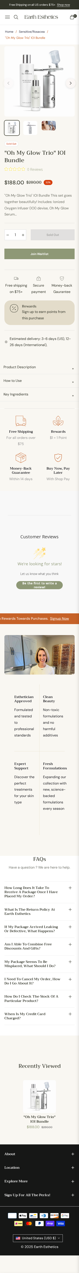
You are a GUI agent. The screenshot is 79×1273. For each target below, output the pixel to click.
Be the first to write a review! (39, 585)
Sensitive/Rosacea (32, 32)
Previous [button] (8, 83)
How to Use (39, 381)
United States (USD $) (39, 1238)
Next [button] (70, 83)
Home (9, 32)
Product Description (39, 368)
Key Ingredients (39, 395)
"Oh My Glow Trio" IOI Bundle (39, 1119)
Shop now (63, 5)
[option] (39, 81)
